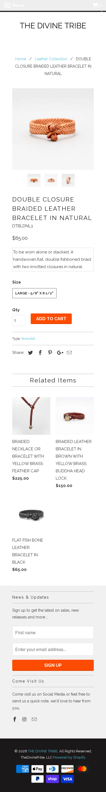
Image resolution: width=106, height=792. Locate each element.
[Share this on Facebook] (39, 353)
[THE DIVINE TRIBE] (53, 26)
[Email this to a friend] (68, 353)
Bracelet (28, 339)
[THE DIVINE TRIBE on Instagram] (25, 719)
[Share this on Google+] (58, 353)
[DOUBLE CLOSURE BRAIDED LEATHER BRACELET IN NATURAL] (53, 129)
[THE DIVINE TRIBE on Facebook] (15, 719)
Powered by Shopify (69, 757)
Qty (16, 309)
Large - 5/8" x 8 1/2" (34, 293)
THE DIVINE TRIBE (43, 751)
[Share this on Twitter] (29, 353)
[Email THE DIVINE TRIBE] (35, 719)
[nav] (14, 5)
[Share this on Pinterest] (49, 353)
